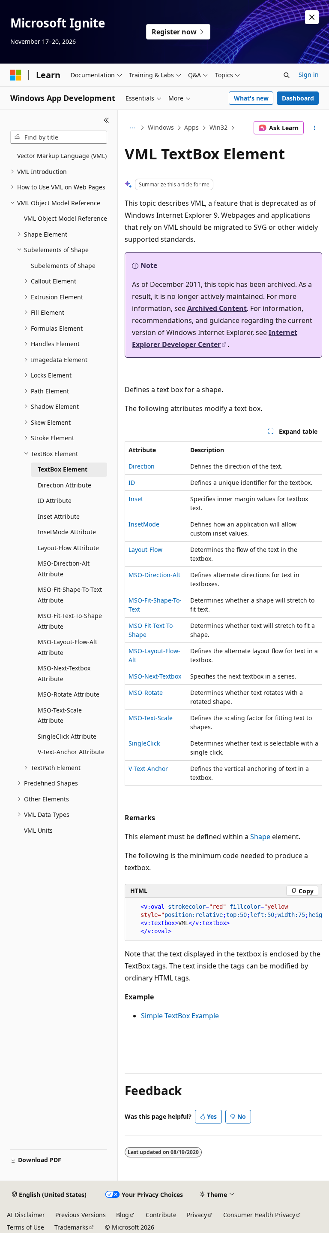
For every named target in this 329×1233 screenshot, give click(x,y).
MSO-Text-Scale (151, 718)
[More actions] (314, 128)
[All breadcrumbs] (132, 128)
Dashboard (298, 98)
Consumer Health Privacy (259, 1215)
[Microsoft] (15, 75)
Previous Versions (80, 1215)
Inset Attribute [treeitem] (59, 516)
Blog (122, 1215)
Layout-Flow (145, 549)
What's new (251, 98)
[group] (223, 919)
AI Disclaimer (26, 1215)
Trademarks (71, 1227)
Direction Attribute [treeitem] (64, 485)
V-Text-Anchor (148, 768)
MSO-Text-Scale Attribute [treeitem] (60, 715)
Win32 (218, 127)
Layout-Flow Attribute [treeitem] (68, 548)
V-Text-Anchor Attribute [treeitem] (71, 752)
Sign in (309, 74)
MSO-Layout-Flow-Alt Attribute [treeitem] (67, 647)
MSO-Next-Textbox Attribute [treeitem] (64, 673)
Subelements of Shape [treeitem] (63, 266)
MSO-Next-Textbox (155, 676)
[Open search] (286, 75)
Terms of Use (25, 1227)
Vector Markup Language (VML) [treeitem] (62, 156)
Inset (136, 499)
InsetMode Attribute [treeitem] (67, 532)
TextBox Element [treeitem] (62, 469)
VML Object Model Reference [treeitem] (65, 218)
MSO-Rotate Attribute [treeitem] (68, 694)
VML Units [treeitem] (38, 830)
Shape (260, 836)
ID (132, 482)
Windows (161, 127)
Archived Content (217, 308)
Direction (142, 466)
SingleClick (144, 743)
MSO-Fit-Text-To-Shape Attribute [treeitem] (70, 621)
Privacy (197, 1215)
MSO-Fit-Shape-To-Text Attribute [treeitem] (70, 594)
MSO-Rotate (146, 692)
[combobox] (58, 137)
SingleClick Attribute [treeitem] (67, 736)
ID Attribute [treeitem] (55, 500)
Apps (191, 127)
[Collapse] (106, 120)
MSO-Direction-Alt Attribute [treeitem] (64, 568)
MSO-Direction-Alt (154, 575)
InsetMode (144, 524)
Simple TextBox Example (180, 1015)
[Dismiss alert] (312, 17)
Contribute (161, 1215)
